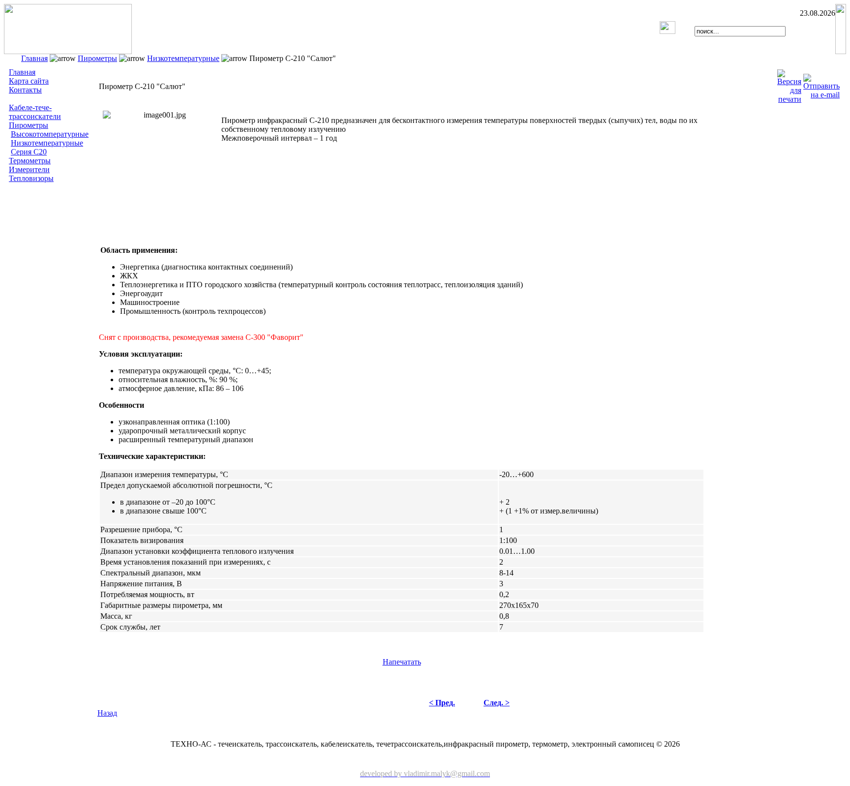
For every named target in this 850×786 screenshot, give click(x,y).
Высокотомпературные (50, 134)
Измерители (29, 169)
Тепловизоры (31, 178)
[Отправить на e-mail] (821, 84)
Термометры (30, 160)
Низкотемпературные (183, 58)
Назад (107, 713)
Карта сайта (29, 81)
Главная (34, 58)
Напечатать (402, 662)
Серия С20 (29, 152)
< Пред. (442, 702)
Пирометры (97, 58)
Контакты (25, 90)
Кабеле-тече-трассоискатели (35, 112)
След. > (497, 702)
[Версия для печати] (789, 84)
